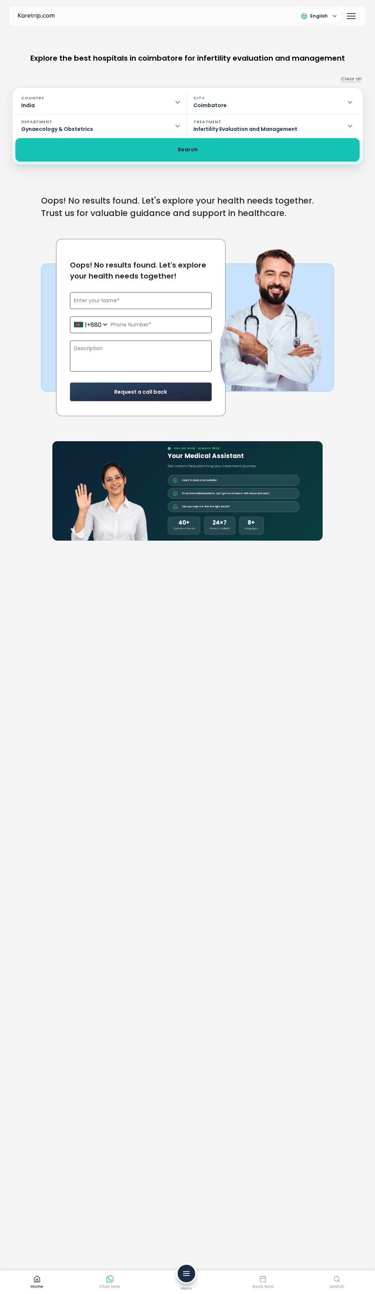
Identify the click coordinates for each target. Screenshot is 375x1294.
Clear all (351, 78)
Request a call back (140, 391)
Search (188, 149)
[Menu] (351, 16)
